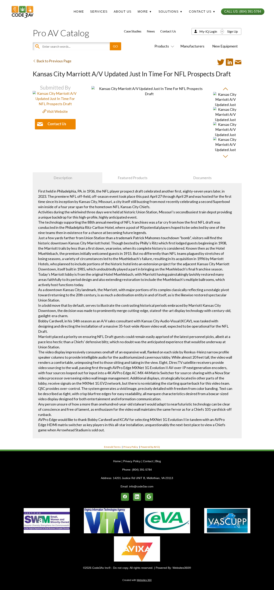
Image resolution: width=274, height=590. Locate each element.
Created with (137, 580)
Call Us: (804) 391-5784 (242, 11)
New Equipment (225, 46)
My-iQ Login (208, 31)
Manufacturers (192, 46)
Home (79, 11)
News (151, 31)
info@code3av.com (141, 486)
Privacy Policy (130, 446)
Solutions (170, 11)
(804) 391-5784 (142, 469)
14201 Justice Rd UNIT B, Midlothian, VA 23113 (143, 478)
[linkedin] (137, 497)
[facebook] (125, 497)
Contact (148, 461)
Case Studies (132, 31)
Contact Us (168, 31)
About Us (123, 11)
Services (99, 11)
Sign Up (232, 31)
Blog (158, 461)
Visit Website (57, 111)
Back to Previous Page (53, 61)
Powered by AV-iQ (150, 446)
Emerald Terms (112, 446)
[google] (149, 497)
